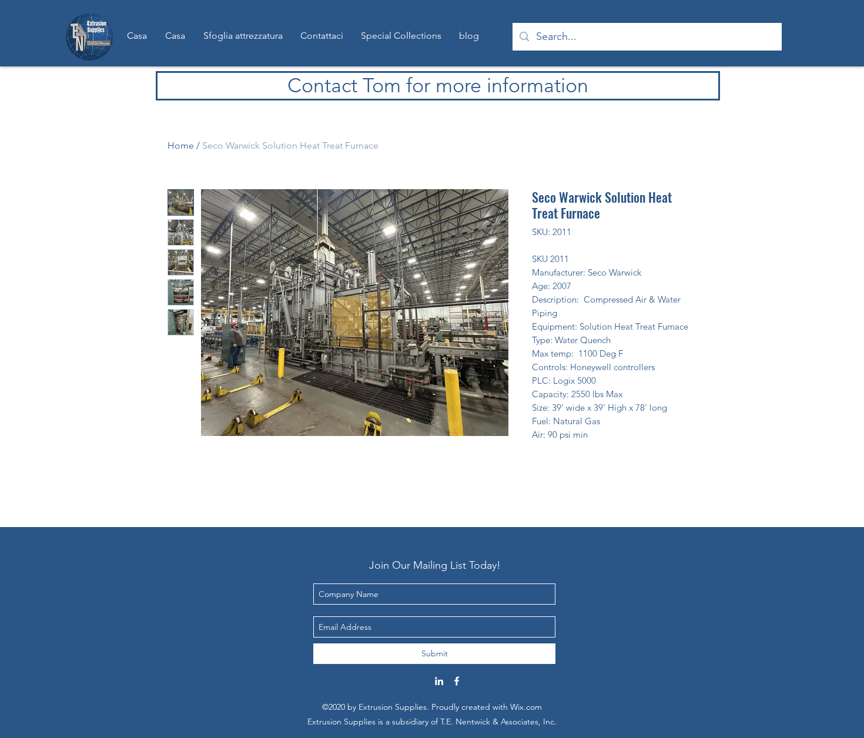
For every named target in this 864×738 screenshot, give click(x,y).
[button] (401, 36)
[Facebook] (457, 681)
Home (181, 145)
